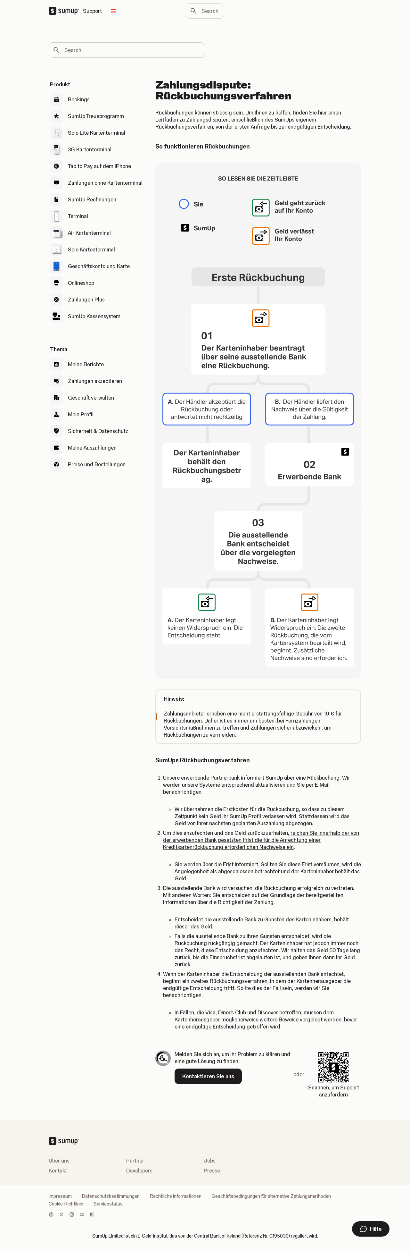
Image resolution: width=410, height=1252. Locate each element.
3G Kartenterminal (89, 149)
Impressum (60, 1196)
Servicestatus (108, 1204)
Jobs (210, 1160)
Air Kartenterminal (89, 233)
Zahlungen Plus (86, 299)
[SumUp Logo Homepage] (66, 11)
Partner (135, 1160)
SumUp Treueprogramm (96, 116)
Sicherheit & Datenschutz (98, 431)
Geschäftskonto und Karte (99, 266)
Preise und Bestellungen (97, 464)
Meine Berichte (86, 364)
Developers (139, 1170)
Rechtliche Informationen (175, 1196)
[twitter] (61, 1215)
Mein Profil (81, 414)
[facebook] (51, 1215)
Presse (212, 1170)
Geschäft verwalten (91, 397)
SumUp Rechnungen (92, 199)
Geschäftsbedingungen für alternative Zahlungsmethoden (271, 1196)
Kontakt (58, 1170)
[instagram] (71, 1215)
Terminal (78, 216)
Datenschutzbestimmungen (111, 1196)
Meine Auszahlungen (92, 447)
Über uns (59, 1160)
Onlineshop (81, 283)
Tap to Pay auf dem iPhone (99, 166)
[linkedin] (92, 1215)
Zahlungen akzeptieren (95, 381)
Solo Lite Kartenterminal (96, 133)
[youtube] (82, 1215)
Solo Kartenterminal (91, 249)
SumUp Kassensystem (94, 316)
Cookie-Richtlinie (66, 1204)
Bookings (79, 99)
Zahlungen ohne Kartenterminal (105, 183)
